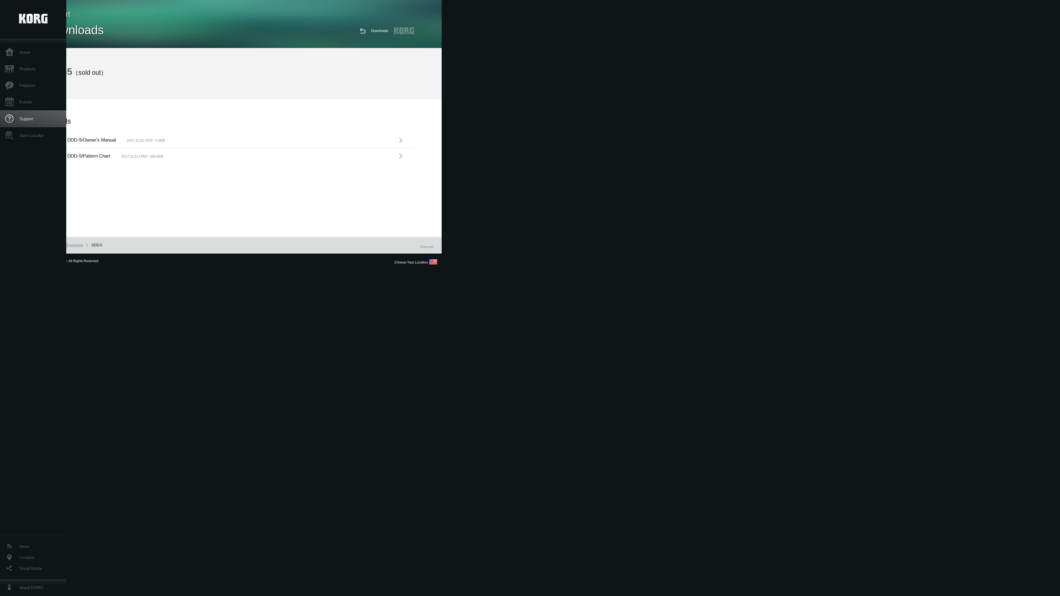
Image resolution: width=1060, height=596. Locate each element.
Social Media (30, 568)
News (24, 546)
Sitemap (426, 247)
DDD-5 (97, 245)
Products (27, 68)
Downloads (379, 31)
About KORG (31, 587)
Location (26, 557)
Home (24, 52)
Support (26, 118)
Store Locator (31, 135)
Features (27, 85)
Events (25, 102)
